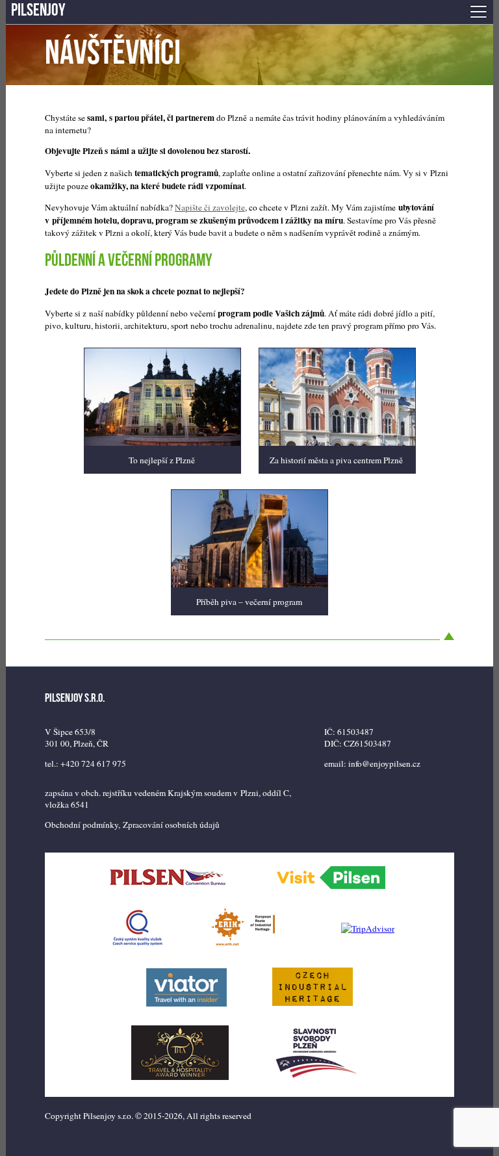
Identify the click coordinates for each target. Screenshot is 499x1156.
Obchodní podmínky (81, 824)
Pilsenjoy (38, 11)
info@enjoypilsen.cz (384, 763)
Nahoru (449, 633)
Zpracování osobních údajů (171, 824)
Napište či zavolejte (210, 207)
